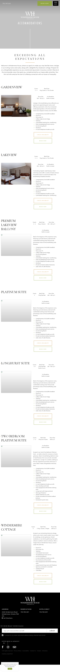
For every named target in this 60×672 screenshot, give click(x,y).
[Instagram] (8, 647)
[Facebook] (2, 647)
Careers (39, 650)
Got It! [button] (10, 668)
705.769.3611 (7, 3)
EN (4, 643)
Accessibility (25, 650)
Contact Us (33, 650)
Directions (45, 650)
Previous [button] (6, 113)
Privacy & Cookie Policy (9, 666)
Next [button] (26, 113)
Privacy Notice (17, 650)
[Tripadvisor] (14, 647)
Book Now (45, 3)
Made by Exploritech (7, 654)
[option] (16, 106)
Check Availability (43, 134)
